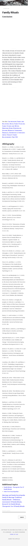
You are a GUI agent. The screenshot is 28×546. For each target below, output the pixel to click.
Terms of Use (14, 534)
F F (19, 124)
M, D (10, 132)
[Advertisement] (14, 34)
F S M (10, 126)
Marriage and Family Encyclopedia (13, 495)
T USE (15, 137)
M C (15, 130)
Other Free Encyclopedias (11, 491)
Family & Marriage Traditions (12, 497)
